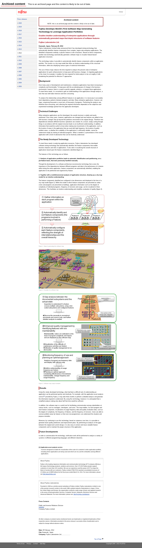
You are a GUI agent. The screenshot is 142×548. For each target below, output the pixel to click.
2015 (20, 42)
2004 (20, 82)
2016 (20, 38)
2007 (20, 71)
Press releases (22, 19)
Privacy (29, 543)
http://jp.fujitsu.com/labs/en (81, 494)
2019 (20, 27)
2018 (20, 30)
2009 (20, 64)
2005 (20, 79)
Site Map (42, 543)
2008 (20, 68)
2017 (20, 34)
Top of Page (98, 539)
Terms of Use (21, 543)
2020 (20, 23)
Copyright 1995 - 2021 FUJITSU (115, 543)
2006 (20, 75)
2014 (20, 45)
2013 (20, 49)
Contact (35, 543)
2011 (20, 56)
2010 (20, 60)
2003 (20, 86)
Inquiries (41, 507)
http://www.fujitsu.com (49, 474)
